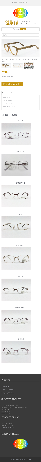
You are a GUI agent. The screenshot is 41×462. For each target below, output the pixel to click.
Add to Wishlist (13, 84)
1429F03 (20, 121)
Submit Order (24, 2)
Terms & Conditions (8, 390)
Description (5, 93)
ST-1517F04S (20, 183)
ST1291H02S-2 (20, 308)
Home (15, 2)
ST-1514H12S (20, 277)
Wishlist (20, 29)
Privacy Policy (6, 386)
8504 (20, 214)
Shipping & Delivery (8, 393)
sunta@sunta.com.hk (7, 427)
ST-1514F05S (20, 245)
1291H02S (20, 339)
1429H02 (20, 152)
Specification (15, 93)
